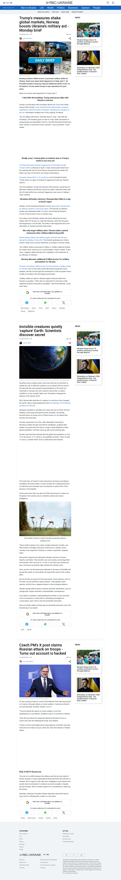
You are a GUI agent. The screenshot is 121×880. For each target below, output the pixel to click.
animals (29, 629)
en (8, 3)
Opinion (85, 7)
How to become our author (48, 865)
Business (73, 7)
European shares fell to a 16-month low (34, 177)
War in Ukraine (28, 7)
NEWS (77, 18)
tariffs (47, 308)
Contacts (43, 867)
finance (54, 308)
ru (11, 3)
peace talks (55, 12)
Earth (22, 629)
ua (4, 3)
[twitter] (74, 855)
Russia (34, 308)
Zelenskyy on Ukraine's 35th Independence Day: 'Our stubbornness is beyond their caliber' (88, 70)
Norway (23, 311)
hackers (48, 818)
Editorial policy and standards (48, 859)
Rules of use (22, 862)
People (96, 7)
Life (42, 7)
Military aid (31, 311)
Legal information (24, 865)
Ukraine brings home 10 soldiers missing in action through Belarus (87, 42)
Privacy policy (44, 862)
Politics (61, 7)
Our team (21, 867)
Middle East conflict (44, 12)
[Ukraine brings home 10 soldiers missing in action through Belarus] (88, 30)
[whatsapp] (81, 855)
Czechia (41, 818)
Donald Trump (65, 12)
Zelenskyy (62, 308)
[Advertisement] (45, 142)
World (50, 7)
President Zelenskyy (77, 12)
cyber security (32, 818)
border (55, 818)
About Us (21, 859)
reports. (49, 707)
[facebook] (66, 855)
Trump (40, 308)
